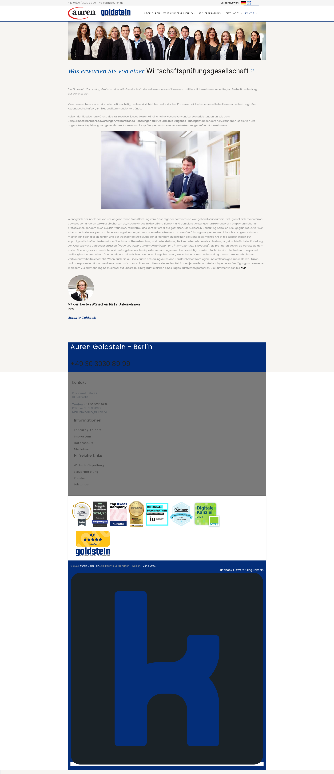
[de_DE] (243, 3)
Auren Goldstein (89, 566)
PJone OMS (148, 566)
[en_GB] (248, 3)
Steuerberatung (209, 13)
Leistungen (232, 13)
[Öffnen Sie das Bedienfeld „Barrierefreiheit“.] (0, 772)
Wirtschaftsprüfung (178, 13)
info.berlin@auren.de (110, 3)
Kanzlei (250, 13)
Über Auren (152, 13)
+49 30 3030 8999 (95, 404)
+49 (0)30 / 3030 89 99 (82, 3)
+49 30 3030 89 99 (100, 363)
